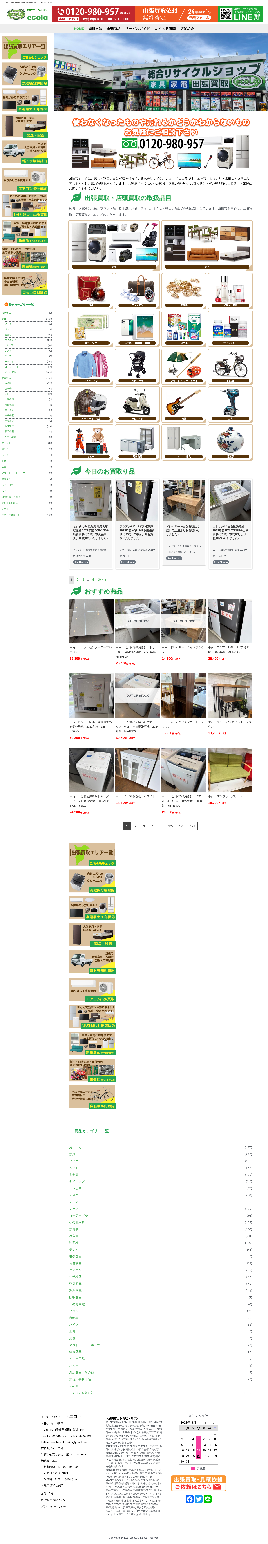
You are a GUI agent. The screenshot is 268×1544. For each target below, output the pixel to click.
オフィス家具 (184, 456)
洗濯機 (8, 388)
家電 (114, 266)
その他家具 (10, 372)
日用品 (184, 342)
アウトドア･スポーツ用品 (184, 380)
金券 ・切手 (91, 342)
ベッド (8, 329)
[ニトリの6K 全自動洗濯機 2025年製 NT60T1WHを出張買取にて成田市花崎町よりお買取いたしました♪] (230, 500)
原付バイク (137, 418)
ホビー (5, 491)
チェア (8, 356)
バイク (5, 455)
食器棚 (8, 334)
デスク (8, 350)
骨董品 (230, 456)
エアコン (9, 410)
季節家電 (9, 420)
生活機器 (9, 415)
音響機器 (9, 404)
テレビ (8, 394)
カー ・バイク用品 (90, 418)
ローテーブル (12, 367)
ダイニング (10, 340)
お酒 (91, 305)
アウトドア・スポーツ (13, 473)
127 (170, 826)
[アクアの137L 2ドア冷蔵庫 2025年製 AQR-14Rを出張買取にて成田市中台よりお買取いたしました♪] (137, 500)
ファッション (91, 380)
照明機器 (9, 431)
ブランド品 (137, 305)
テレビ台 (9, 345)
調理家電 (9, 426)
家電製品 (6, 378)
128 (181, 826)
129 (192, 826)
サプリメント (230, 342)
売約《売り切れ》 (11, 515)
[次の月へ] (215, 1422)
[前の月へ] (204, 1422)
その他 (5, 509)
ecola (37, 17)
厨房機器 (137, 456)
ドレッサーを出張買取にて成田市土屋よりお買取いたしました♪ (183, 530)
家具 (4, 319)
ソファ (8, 323)
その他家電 (10, 437)
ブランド (6, 443)
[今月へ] (209, 1422)
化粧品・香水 (230, 305)
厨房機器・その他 (11, 497)
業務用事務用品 (10, 503)
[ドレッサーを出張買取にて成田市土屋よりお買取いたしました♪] (184, 500)
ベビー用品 (7, 485)
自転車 (5, 449)
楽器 (4, 467)
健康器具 (6, 479)
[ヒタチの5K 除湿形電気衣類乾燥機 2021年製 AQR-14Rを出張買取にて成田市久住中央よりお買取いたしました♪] (91, 500)
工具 (4, 461)
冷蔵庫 (8, 383)
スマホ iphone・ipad (137, 342)
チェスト (9, 361)
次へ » (102, 580)
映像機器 (9, 399)
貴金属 (184, 305)
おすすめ (6, 313)
